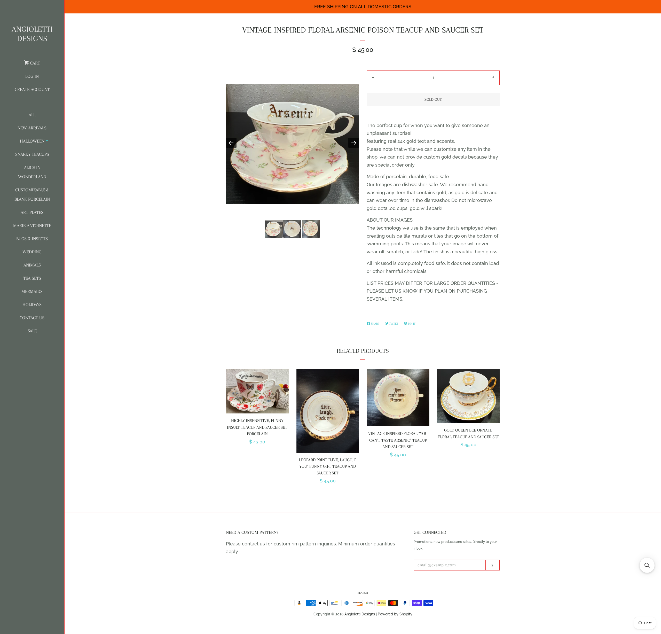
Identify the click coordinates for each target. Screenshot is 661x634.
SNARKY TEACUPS (32, 154)
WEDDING (32, 251)
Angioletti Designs (32, 34)
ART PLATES (32, 212)
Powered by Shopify (395, 614)
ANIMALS (32, 265)
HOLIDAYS (32, 304)
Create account (32, 89)
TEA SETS (32, 278)
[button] (647, 565)
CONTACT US (32, 317)
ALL (32, 114)
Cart (34, 63)
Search (363, 592)
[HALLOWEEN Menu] (47, 141)
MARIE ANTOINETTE (32, 225)
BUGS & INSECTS (32, 238)
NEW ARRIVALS (32, 127)
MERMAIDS (32, 291)
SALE (32, 330)
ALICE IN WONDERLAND (32, 172)
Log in (32, 76)
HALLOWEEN (32, 141)
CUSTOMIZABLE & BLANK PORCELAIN (32, 194)
